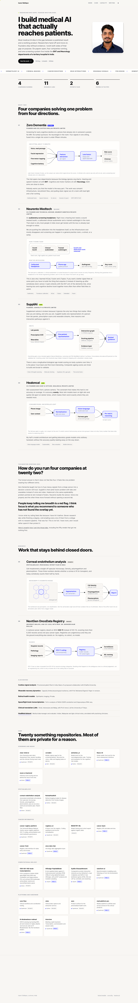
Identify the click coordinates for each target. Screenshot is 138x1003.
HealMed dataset (24, 713)
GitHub (51, 61)
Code (96, 3)
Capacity (103, 3)
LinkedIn (44, 61)
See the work (26, 61)
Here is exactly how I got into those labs (33, 528)
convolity (110, 995)
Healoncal (33, 383)
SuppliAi (32, 304)
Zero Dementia (36, 125)
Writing (112, 3)
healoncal (117, 995)
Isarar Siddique (23, 3)
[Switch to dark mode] (118, 3)
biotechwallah (102, 995)
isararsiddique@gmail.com (31, 985)
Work (90, 3)
